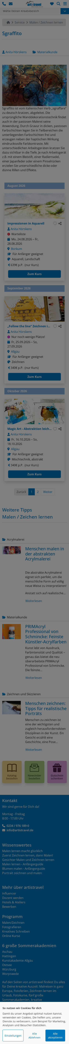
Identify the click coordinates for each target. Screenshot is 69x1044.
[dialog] (34, 1023)
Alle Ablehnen (34, 1035)
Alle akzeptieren (55, 1035)
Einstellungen (13, 1035)
